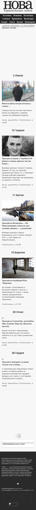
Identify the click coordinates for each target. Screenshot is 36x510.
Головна (7, 15)
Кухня (20, 22)
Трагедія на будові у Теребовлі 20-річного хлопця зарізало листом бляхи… (17, 161)
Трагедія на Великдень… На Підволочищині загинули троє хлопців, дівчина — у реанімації (16, 225)
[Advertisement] (18, 50)
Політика (28, 15)
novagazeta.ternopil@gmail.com (23, 490)
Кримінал (17, 18)
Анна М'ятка (18, 488)
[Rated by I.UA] (13, 504)
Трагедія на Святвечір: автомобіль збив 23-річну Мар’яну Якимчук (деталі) (18, 323)
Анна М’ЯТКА (13, 120)
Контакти (30, 22)
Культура (29, 18)
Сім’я (12, 22)
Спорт (4, 22)
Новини (17, 15)
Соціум (6, 18)
